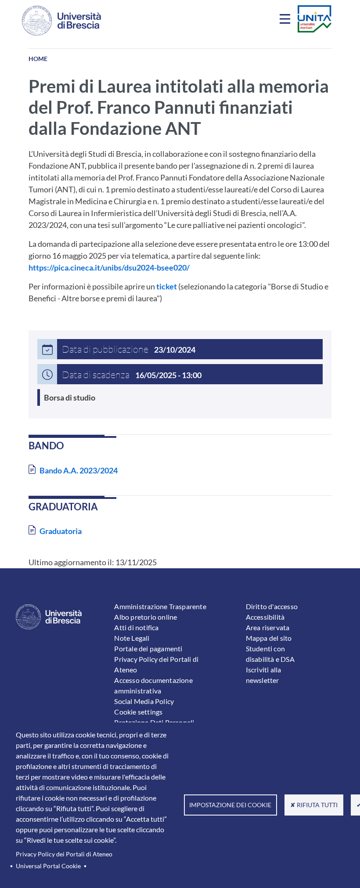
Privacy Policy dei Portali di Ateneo (64, 854)
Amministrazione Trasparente (160, 606)
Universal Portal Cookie (48, 866)
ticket (166, 286)
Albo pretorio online (145, 617)
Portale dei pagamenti (148, 648)
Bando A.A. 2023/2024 (79, 470)
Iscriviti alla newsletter (263, 674)
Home (38, 58)
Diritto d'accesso (272, 606)
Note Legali (131, 638)
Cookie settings (138, 712)
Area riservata (268, 627)
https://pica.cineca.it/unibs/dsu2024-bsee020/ (109, 267)
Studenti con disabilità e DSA (270, 653)
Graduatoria (61, 531)
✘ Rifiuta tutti (314, 805)
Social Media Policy (144, 701)
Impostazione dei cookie (230, 805)
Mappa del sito (269, 638)
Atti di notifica (136, 627)
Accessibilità (265, 617)
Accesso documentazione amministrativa (153, 685)
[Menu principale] (286, 21)
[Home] (61, 21)
